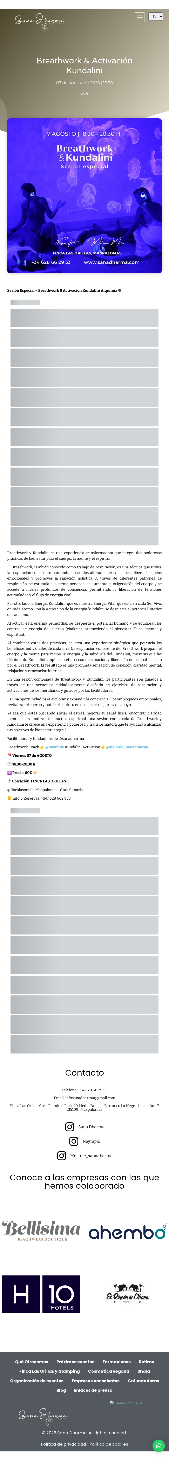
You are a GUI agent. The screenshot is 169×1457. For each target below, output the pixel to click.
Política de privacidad (64, 1444)
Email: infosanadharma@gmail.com (84, 1098)
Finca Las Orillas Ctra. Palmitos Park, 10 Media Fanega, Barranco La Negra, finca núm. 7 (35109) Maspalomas (84, 1107)
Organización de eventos (36, 1381)
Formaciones (117, 1362)
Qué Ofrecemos (31, 1362)
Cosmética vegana (108, 1371)
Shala (143, 1371)
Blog (61, 1390)
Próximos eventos (75, 1362)
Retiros (146, 1362)
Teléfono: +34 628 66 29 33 (84, 1090)
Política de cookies (108, 1444)
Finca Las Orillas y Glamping (49, 1371)
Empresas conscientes (96, 1381)
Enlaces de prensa (93, 1390)
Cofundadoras (143, 1381)
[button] (139, 17)
